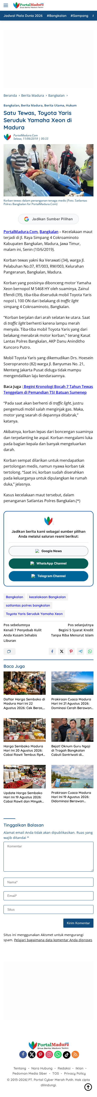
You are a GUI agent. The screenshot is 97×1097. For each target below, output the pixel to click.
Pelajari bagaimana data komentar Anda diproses (53, 940)
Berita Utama (54, 105)
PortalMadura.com (25, 135)
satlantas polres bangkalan (28, 605)
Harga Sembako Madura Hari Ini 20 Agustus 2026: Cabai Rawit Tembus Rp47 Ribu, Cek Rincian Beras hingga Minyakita (24, 750)
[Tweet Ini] (61, 651)
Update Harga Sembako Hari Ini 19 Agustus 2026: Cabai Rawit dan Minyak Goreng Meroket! (23, 797)
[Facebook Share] (52, 651)
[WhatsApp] (58, 1055)
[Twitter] (32, 1055)
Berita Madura (32, 105)
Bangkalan (11, 105)
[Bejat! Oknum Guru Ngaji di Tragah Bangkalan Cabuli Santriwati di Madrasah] (72, 730)
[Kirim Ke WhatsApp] (89, 651)
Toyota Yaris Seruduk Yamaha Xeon (34, 614)
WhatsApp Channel (51, 563)
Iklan (79, 1068)
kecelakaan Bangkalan (47, 597)
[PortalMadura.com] (27, 5)
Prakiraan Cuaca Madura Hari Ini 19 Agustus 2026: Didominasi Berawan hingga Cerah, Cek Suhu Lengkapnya (71, 797)
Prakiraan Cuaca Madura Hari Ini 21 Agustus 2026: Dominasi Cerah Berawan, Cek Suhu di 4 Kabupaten (71, 703)
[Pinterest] (40, 1055)
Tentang (19, 1068)
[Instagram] (49, 1055)
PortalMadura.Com (21, 231)
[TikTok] (66, 1055)
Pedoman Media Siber (29, 1073)
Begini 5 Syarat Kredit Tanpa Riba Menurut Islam (72, 630)
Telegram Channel (51, 576)
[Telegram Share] (80, 651)
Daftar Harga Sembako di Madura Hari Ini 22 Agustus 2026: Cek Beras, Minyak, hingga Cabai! (24, 703)
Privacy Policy (75, 1073)
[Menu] (7, 5)
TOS (55, 1073)
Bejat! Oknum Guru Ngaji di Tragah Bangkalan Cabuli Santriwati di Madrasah (70, 750)
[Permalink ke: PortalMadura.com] (7, 137)
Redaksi (64, 1068)
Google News (51, 551)
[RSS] (75, 1055)
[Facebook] (23, 1055)
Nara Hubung (42, 1068)
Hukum (71, 105)
